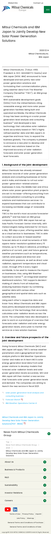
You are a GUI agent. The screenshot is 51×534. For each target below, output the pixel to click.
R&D (7, 477)
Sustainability (11, 485)
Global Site (13, 3)
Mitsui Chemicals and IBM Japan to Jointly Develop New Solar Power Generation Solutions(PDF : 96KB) (22, 420)
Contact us (38, 3)
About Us (9, 462)
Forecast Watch (13, 399)
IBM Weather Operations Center (20, 403)
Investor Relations (14, 492)
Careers (9, 500)
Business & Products (14, 469)
